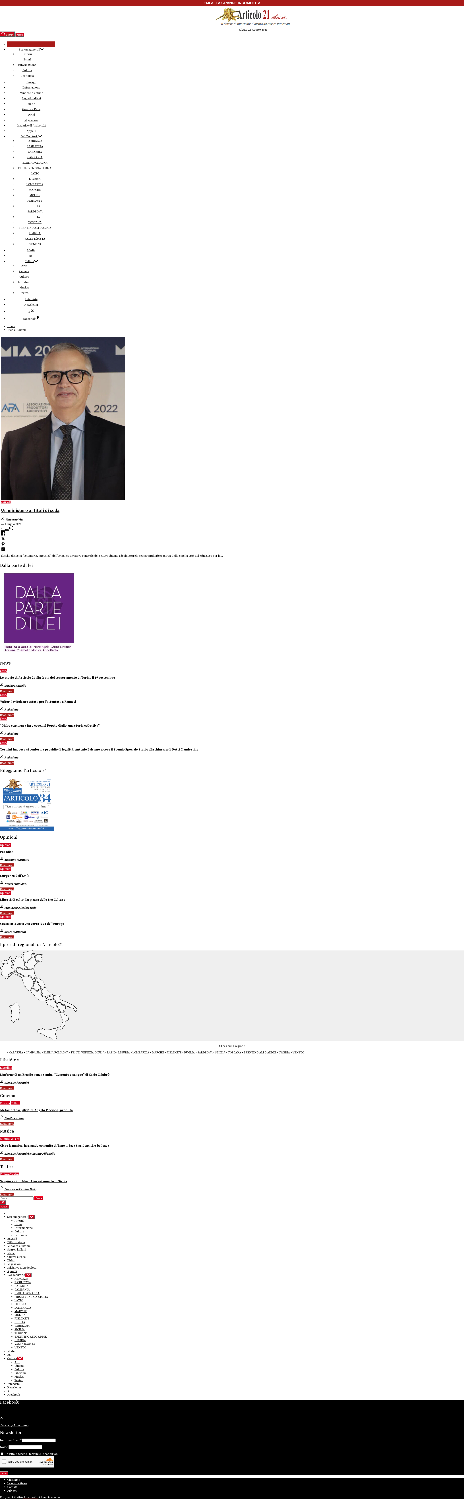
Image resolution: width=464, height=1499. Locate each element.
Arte (24, 266)
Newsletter (31, 305)
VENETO (35, 244)
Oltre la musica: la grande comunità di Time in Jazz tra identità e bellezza (54, 1146)
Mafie (31, 104)
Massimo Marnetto (16, 860)
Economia (27, 76)
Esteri (27, 59)
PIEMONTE (34, 201)
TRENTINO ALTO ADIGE (35, 228)
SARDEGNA (35, 211)
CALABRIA (35, 152)
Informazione (27, 65)
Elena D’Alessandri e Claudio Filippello (29, 1154)
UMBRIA (35, 233)
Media (31, 250)
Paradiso (6, 852)
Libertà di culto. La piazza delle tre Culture (32, 900)
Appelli (31, 131)
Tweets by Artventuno (14, 1425)
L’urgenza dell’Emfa (14, 876)
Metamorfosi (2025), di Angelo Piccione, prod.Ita (36, 1110)
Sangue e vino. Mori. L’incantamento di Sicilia (33, 1181)
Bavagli (31, 82)
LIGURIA (35, 179)
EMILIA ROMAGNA (34, 163)
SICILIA (35, 217)
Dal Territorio (29, 136)
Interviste (31, 299)
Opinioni (5, 845)
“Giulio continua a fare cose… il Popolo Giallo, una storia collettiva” (50, 726)
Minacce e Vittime (31, 93)
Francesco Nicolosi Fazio (20, 908)
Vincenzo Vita (14, 519)
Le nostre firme (17, 1483)
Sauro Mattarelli (15, 932)
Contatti (12, 1487)
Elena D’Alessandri (16, 1083)
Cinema (24, 271)
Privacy (12, 1490)
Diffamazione (31, 87)
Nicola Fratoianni (15, 884)
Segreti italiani (31, 98)
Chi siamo (13, 1480)
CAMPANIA (35, 157)
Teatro (24, 293)
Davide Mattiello (15, 686)
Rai (31, 256)
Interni (27, 54)
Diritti (31, 115)
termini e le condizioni (43, 1454)
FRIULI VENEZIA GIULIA (35, 168)
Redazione (11, 709)
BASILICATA (35, 146)
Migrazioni (31, 120)
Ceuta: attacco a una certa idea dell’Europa (32, 924)
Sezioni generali (29, 49)
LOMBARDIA (34, 184)
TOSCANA (35, 222)
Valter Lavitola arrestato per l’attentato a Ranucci (38, 702)
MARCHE (35, 190)
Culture (27, 70)
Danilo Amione (14, 1118)
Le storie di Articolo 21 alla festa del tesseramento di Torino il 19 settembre (57, 678)
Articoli (6, 502)
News (3, 670)
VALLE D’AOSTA (35, 239)
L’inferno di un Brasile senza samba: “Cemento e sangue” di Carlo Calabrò (54, 1075)
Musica (24, 287)
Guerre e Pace (31, 109)
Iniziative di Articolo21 (31, 125)
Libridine (24, 282)
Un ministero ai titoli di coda (30, 510)
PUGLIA (35, 206)
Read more (7, 691)
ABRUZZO (35, 141)
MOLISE (35, 195)
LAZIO (35, 173)
